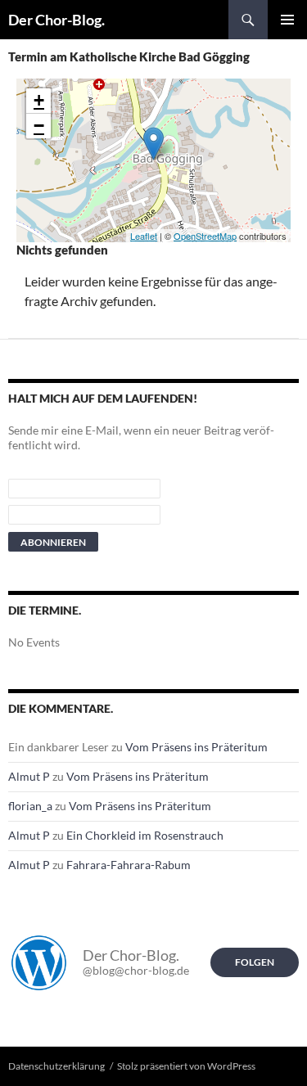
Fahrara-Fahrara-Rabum (128, 865)
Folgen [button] (254, 962)
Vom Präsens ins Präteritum (196, 747)
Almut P (29, 776)
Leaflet (143, 235)
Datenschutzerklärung (56, 1066)
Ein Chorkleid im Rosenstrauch (144, 835)
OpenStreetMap (205, 235)
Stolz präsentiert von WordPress (186, 1066)
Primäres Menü (287, 19)
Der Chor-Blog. (56, 20)
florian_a (30, 806)
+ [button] (39, 100)
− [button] (39, 125)
